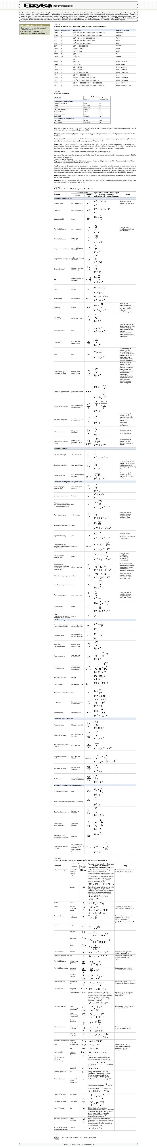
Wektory (88, 18)
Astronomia (56, 18)
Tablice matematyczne (93, 19)
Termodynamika (130, 13)
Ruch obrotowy (78, 13)
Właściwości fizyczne (36, 19)
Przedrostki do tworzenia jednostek (33, 28)
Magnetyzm (110, 14)
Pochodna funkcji (98, 18)
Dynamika (44, 13)
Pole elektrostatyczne (81, 14)
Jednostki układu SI (28, 30)
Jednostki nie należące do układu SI (34, 33)
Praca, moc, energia (56, 13)
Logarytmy (109, 18)
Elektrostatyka (68, 14)
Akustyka (48, 16)
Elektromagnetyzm (121, 14)
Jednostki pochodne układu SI (32, 31)
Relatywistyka (95, 13)
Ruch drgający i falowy (36, 16)
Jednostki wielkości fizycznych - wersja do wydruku (79, 1137)
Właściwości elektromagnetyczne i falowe (58, 19)
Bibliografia (121, 19)
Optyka (81, 16)
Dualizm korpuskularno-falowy (120, 16)
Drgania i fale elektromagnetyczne (65, 16)
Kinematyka (36, 13)
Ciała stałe (34, 14)
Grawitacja (68, 13)
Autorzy (113, 19)
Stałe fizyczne (79, 19)
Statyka (87, 13)
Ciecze (27, 14)
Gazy (22, 14)
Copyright (66, 1144)
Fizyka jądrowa (33, 18)
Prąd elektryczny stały (97, 14)
